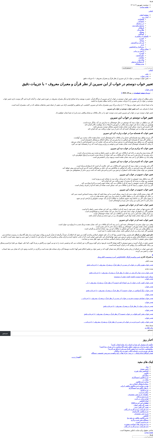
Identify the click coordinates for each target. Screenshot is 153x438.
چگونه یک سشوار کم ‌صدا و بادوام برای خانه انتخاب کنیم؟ (132, 345)
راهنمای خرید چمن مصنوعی (138, 394)
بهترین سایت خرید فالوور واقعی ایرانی (134, 386)
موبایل (141, 40)
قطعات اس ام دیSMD (140, 403)
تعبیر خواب (149, 90)
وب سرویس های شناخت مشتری (136, 424)
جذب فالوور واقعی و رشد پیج (138, 418)
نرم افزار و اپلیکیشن (136, 47)
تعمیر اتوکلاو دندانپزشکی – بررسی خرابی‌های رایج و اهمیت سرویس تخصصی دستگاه (122, 353)
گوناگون (141, 34)
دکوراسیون (140, 55)
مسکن (141, 32)
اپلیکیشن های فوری (141, 371)
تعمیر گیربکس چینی (141, 407)
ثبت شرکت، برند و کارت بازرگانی (136, 409)
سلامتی (141, 57)
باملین (151, 11)
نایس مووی (144, 369)
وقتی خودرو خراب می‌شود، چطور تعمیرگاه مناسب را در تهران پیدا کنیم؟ (126, 347)
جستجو (150, 330)
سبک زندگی (144, 49)
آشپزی (141, 53)
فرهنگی (141, 28)
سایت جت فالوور (142, 382)
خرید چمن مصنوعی (141, 414)
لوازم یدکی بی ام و (142, 399)
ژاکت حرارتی (144, 392)
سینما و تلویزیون (138, 26)
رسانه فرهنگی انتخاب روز (139, 384)
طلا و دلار (140, 30)
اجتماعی (141, 21)
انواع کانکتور (144, 401)
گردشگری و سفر (137, 62)
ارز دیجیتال (140, 23)
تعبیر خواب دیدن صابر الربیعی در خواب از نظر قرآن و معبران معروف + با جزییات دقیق (121, 273)
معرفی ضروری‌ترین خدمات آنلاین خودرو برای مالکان (133, 351)
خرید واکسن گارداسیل (140, 411)
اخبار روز (145, 17)
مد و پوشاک (139, 64)
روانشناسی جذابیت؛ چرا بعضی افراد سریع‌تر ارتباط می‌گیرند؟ (130, 349)
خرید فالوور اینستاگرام (140, 377)
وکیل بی (145, 380)
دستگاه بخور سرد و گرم (140, 420)
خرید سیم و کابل (142, 397)
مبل (147, 367)
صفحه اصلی (144, 15)
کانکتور (146, 416)
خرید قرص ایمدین (142, 422)
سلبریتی (141, 60)
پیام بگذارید (149, 328)
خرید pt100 (145, 390)
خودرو (141, 38)
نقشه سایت (144, 7)
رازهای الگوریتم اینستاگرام (139, 388)
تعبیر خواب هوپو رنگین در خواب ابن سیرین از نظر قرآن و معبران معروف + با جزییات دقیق (120, 265)
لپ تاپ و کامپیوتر (137, 43)
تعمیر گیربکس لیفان (141, 405)
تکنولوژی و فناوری (142, 36)
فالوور (146, 373)
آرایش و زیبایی (138, 51)
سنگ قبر (145, 375)
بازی (142, 45)
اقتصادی (141, 19)
